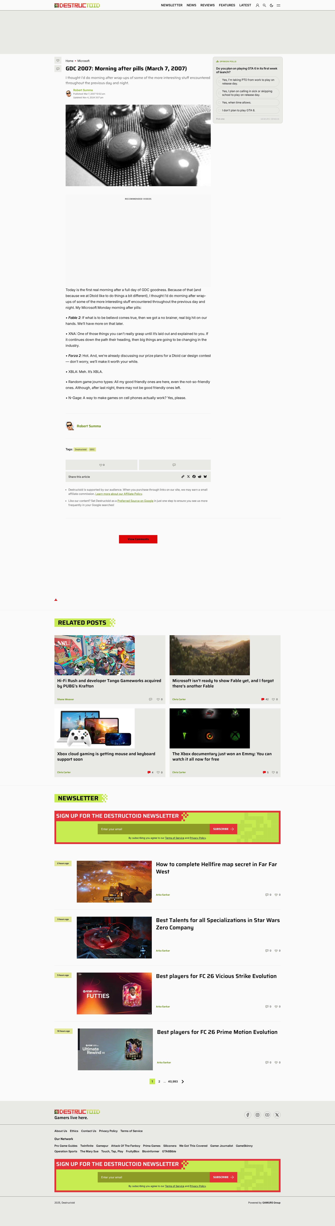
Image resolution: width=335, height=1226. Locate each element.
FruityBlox (132, 1151)
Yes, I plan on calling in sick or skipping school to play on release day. (247, 92)
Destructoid (80, 449)
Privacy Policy (198, 837)
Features (227, 5)
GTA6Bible (169, 1151)
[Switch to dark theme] (271, 5)
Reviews (207, 5)
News (191, 5)
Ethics (74, 1131)
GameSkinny (244, 1145)
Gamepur (102, 1145)
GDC (92, 449)
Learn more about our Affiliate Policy (118, 494)
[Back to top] (55, 599)
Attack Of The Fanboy (125, 1145)
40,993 (173, 1081)
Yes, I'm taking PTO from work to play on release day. (248, 81)
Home (69, 60)
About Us (60, 1131)
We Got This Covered (193, 1145)
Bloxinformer (150, 1151)
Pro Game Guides (65, 1145)
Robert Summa (83, 90)
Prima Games (152, 1145)
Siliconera (169, 1145)
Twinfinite (86, 1145)
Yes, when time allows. (236, 102)
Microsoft (83, 60)
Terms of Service (174, 837)
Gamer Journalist (221, 1145)
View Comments (138, 539)
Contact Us (88, 1131)
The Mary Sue (89, 1151)
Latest (245, 5)
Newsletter (172, 5)
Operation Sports (65, 1151)
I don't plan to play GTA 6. (238, 110)
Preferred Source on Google (135, 500)
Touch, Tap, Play (112, 1151)
